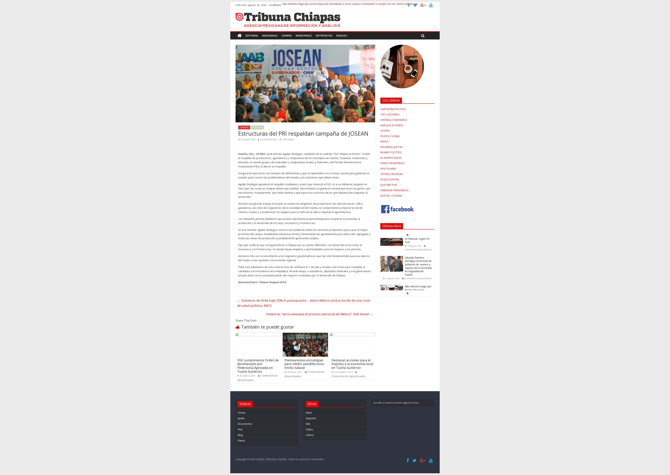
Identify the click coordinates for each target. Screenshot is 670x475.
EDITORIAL (251, 35)
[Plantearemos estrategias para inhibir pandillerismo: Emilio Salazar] (305, 335)
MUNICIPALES (304, 35)
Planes (241, 440)
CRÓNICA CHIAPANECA (393, 119)
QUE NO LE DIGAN (391, 195)
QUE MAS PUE (388, 184)
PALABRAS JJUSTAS (391, 147)
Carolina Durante (268, 139)
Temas (241, 412)
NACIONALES (269, 35)
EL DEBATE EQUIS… (391, 157)
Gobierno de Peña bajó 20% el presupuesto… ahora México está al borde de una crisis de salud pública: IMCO (303, 303)
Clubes (309, 429)
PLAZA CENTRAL (390, 179)
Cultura (310, 435)
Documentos (244, 423)
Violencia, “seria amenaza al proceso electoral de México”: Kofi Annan (319, 314)
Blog (240, 435)
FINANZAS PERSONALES (394, 190)
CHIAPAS (287, 35)
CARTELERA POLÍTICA (393, 109)
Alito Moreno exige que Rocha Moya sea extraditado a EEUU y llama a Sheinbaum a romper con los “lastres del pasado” (350, 5)
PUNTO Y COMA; (390, 136)
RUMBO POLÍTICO (391, 152)
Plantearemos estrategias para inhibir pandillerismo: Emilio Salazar (304, 364)
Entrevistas (324, 35)
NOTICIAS (257, 127)
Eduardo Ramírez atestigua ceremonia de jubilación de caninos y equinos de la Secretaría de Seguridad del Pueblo (418, 249)
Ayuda (240, 418)
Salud (309, 412)
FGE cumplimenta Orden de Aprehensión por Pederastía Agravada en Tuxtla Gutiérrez (258, 366)
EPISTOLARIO (388, 168)
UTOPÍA (384, 130)
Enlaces (341, 35)
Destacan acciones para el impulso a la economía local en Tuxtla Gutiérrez (352, 364)
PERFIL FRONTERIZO (392, 163)
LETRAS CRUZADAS (391, 174)
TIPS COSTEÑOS (389, 114)
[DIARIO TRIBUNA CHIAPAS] (239, 35)
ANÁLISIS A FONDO (391, 125)
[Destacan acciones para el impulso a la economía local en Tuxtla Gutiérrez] (352, 335)
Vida (308, 423)
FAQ (239, 429)
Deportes (311, 418)
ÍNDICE (384, 141)
